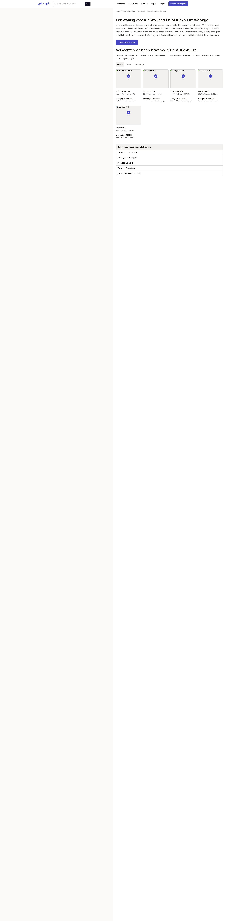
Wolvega (141, 11)
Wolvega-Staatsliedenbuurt (129, 173)
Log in (162, 4)
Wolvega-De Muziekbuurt (157, 11)
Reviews (144, 4)
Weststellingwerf (129, 11)
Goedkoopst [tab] (139, 64)
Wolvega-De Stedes (126, 163)
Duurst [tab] (129, 64)
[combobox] (71, 3)
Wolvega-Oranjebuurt (126, 168)
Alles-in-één (133, 4)
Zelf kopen (121, 4)
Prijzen (153, 4)
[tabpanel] (169, 104)
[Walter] (43, 3)
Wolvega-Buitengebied (127, 152)
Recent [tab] (120, 64)
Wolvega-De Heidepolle (128, 157)
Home (118, 11)
